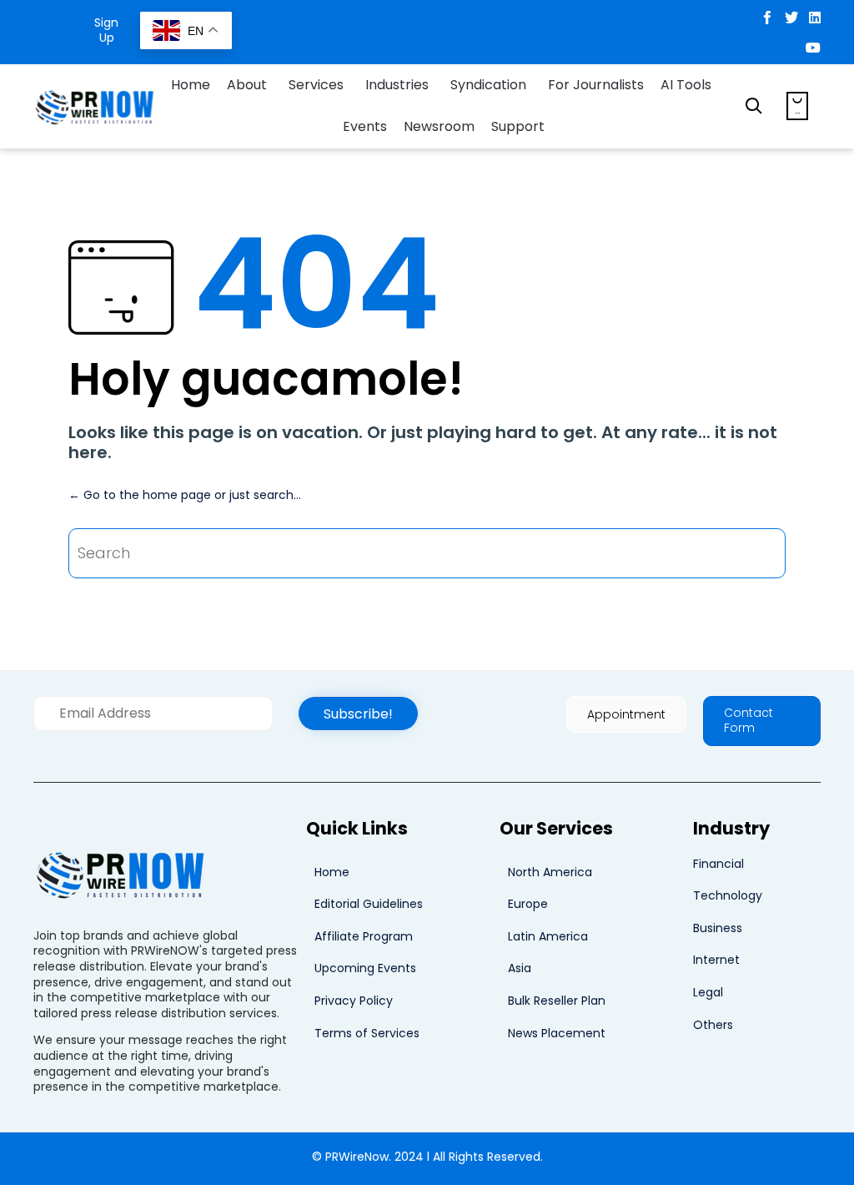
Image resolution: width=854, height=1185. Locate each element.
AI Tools (686, 84)
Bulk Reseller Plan (556, 1000)
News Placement (556, 1033)
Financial (718, 863)
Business (717, 928)
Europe (528, 903)
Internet (716, 959)
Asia (519, 968)
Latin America (548, 936)
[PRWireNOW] (95, 106)
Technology (727, 895)
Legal (708, 992)
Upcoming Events (365, 968)
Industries (397, 84)
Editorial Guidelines (368, 903)
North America (550, 872)
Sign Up (106, 30)
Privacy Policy (353, 1000)
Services (316, 84)
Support (518, 126)
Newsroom (439, 126)
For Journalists (596, 84)
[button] (358, 713)
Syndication (488, 84)
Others (713, 1024)
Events (365, 126)
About (247, 84)
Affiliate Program (363, 936)
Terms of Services (366, 1033)
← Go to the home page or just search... (184, 495)
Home (190, 84)
